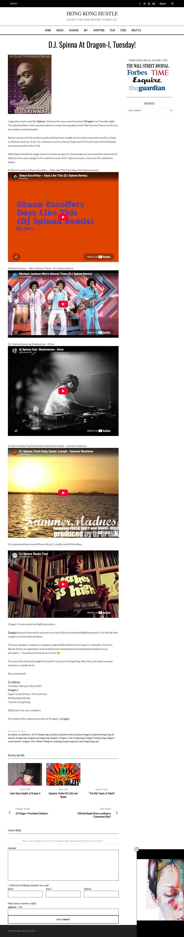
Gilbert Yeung (42, 741)
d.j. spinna (12, 734)
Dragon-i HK (28, 741)
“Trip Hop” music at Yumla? (102, 793)
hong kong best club (73, 741)
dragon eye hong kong (39, 737)
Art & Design (161, 924)
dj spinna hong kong (101, 734)
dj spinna (54, 734)
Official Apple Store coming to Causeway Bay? (94, 812)
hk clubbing (56, 741)
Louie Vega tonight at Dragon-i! (25, 793)
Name (11, 889)
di (33, 734)
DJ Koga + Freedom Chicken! (32, 811)
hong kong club (91, 741)
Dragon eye (21, 737)
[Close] (137, 849)
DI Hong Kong (41, 734)
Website (87, 889)
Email (49, 889)
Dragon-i (13, 632)
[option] (25, 779)
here (66, 718)
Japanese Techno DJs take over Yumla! (63, 795)
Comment (12, 848)
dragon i (55, 737)
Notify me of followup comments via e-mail (29, 885)
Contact (14, 3)
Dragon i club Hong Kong (72, 737)
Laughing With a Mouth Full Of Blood (160, 929)
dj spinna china (66, 734)
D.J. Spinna (14, 681)
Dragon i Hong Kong (95, 737)
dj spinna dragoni (82, 734)
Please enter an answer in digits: (22, 903)
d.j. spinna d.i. (24, 734)
